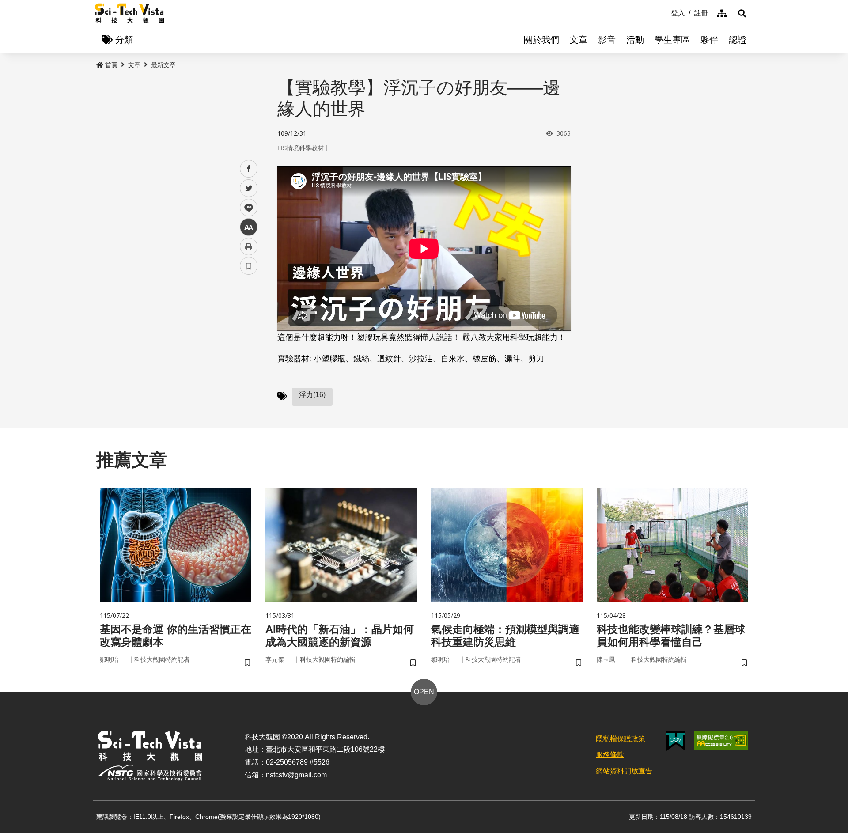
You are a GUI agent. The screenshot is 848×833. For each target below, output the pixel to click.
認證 (737, 40)
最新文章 (163, 64)
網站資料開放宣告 (624, 771)
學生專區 (672, 40)
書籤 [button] (248, 266)
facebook (248, 169)
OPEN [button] (424, 692)
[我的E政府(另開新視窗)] (675, 741)
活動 (635, 40)
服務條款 (610, 754)
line (246, 208)
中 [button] (248, 227)
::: (664, 12)
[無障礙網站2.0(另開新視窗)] (721, 740)
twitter (248, 188)
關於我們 (541, 40)
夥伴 (709, 40)
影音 (607, 40)
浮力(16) (312, 394)
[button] (742, 13)
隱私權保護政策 (620, 738)
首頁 (111, 64)
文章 (578, 40)
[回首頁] (130, 13)
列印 (248, 246)
